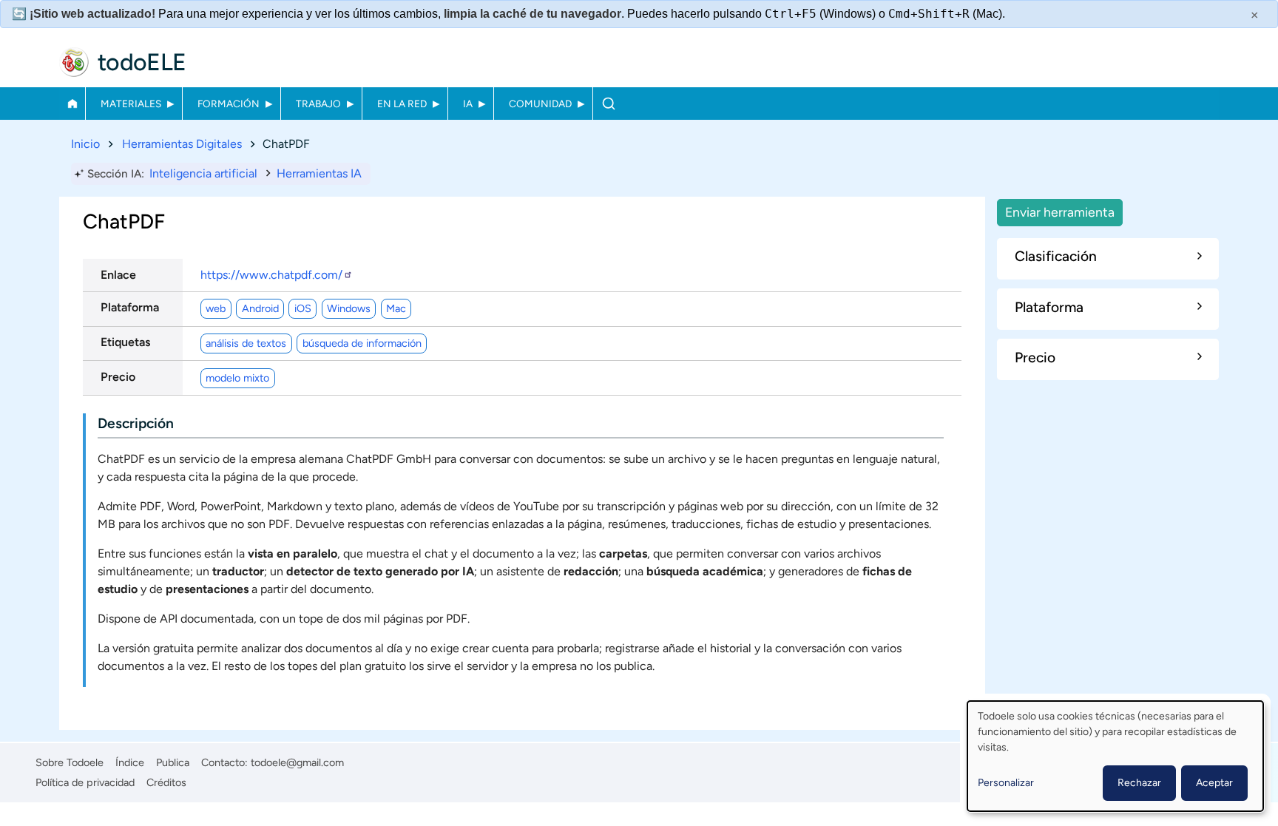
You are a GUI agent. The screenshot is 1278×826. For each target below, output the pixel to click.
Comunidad (540, 103)
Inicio (72, 103)
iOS (302, 308)
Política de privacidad (85, 782)
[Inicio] (74, 62)
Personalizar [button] (1006, 782)
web (216, 308)
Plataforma (130, 307)
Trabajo (318, 103)
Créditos (166, 782)
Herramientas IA (319, 173)
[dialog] (1115, 756)
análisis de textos (246, 343)
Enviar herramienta (1060, 212)
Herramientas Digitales (182, 144)
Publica (172, 762)
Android (260, 308)
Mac (396, 308)
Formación (228, 103)
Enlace (118, 275)
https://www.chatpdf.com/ (271, 275)
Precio (118, 377)
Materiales (131, 103)
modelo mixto (237, 378)
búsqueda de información (362, 343)
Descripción (136, 423)
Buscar (608, 103)
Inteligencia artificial (203, 173)
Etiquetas (125, 342)
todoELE (142, 62)
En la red (402, 103)
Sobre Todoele (70, 762)
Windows (349, 308)
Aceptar (1214, 782)
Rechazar (1139, 782)
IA (468, 103)
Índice (129, 762)
